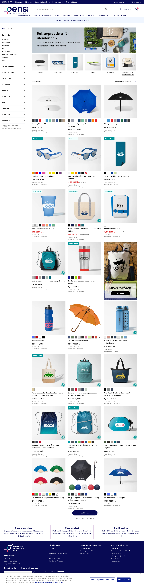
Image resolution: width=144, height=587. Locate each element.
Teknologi (115, 15)
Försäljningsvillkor (54, 558)
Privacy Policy (40, 582)
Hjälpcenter (18, 2)
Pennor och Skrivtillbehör (42, 15)
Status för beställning (42, 2)
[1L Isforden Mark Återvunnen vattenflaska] (120, 318)
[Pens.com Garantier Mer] (14, 548)
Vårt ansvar (52, 551)
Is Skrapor (5, 57)
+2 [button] (99, 337)
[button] (24, 14)
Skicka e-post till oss (10, 561)
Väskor (57, 15)
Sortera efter (119, 81)
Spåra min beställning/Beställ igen (122, 551)
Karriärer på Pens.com (56, 561)
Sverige (136, 2)
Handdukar (5, 45)
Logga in (125, 9)
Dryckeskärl (67, 15)
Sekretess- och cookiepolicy (58, 553)
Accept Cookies (124, 580)
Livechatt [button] (28, 2)
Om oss (51, 548)
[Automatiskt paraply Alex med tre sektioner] (84, 101)
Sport (4, 48)
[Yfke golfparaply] (120, 101)
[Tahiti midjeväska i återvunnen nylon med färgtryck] (120, 423)
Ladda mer (85, 513)
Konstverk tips (84, 553)
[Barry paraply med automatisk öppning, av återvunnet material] (84, 475)
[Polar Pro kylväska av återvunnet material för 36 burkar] (120, 370)
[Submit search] (106, 9)
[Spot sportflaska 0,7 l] (48, 318)
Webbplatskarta (116, 558)
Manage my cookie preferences (102, 580)
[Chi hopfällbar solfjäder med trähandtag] (48, 475)
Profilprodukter (85, 548)
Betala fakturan (57, 2)
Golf (3, 60)
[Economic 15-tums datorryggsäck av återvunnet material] (84, 370)
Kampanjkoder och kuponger (89, 551)
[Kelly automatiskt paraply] (84, 318)
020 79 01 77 (7, 2)
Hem (3, 28)
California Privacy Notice (54, 582)
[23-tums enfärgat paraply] (120, 475)
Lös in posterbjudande (118, 556)
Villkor (51, 556)
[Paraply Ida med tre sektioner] (48, 101)
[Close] (140, 574)
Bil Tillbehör (6, 51)
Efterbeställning (71, 2)
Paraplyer (5, 39)
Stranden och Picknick (9, 54)
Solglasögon (6, 42)
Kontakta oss (115, 561)
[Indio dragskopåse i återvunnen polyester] (48, 258)
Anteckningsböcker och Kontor (85, 15)
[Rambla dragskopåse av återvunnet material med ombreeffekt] (48, 423)
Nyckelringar (103, 15)
